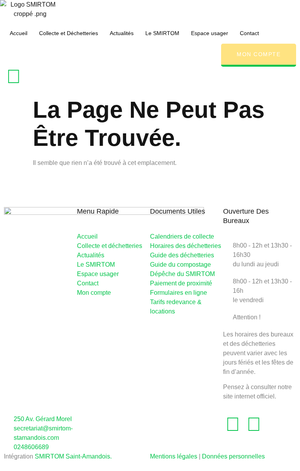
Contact (249, 33)
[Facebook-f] (13, 76)
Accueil (18, 33)
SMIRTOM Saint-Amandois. (73, 456)
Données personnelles (233, 456)
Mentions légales (173, 456)
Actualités (122, 33)
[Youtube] (254, 424)
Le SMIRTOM (162, 33)
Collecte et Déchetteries (68, 33)
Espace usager (209, 33)
